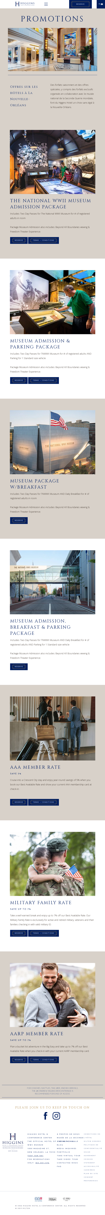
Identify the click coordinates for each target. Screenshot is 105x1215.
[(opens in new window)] (38, 1199)
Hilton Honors (92, 1141)
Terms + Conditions (43, 240)
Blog (60, 1145)
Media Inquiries (67, 1148)
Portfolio (63, 1152)
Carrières (89, 1170)
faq (59, 1166)
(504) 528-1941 (35, 1156)
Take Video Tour (67, 1159)
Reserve (19, 240)
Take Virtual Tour (68, 1156)
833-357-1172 (42, 1163)
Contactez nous (67, 1163)
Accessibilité (91, 1166)
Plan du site (91, 1173)
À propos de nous (68, 1134)
